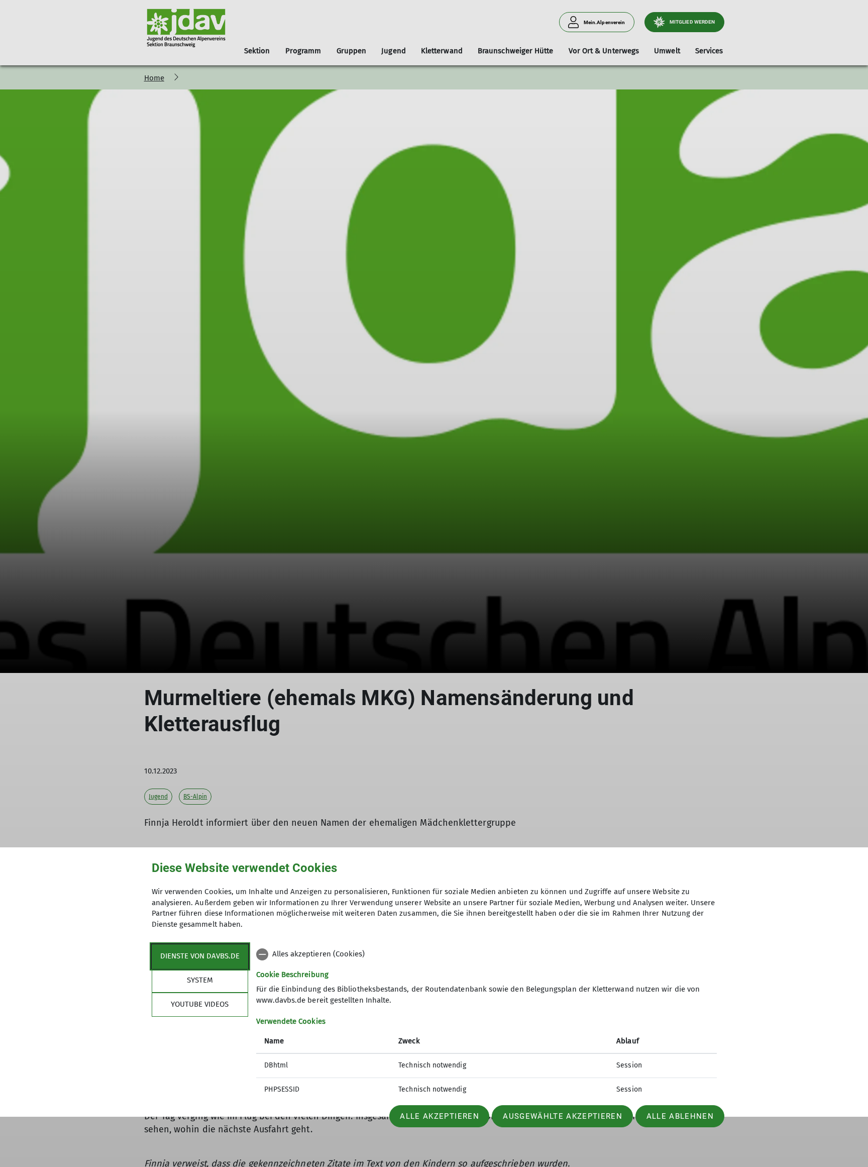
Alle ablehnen (680, 1116)
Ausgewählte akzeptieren (562, 1116)
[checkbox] (486, 954)
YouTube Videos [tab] (200, 1004)
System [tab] (200, 980)
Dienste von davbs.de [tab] (200, 955)
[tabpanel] (486, 1023)
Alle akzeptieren (439, 1116)
